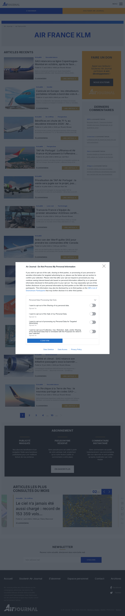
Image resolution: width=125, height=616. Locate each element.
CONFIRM (44, 341)
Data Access (62, 349)
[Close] (104, 267)
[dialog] (62, 308)
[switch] (93, 305)
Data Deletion (48, 349)
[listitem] (62, 300)
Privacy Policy (76, 349)
